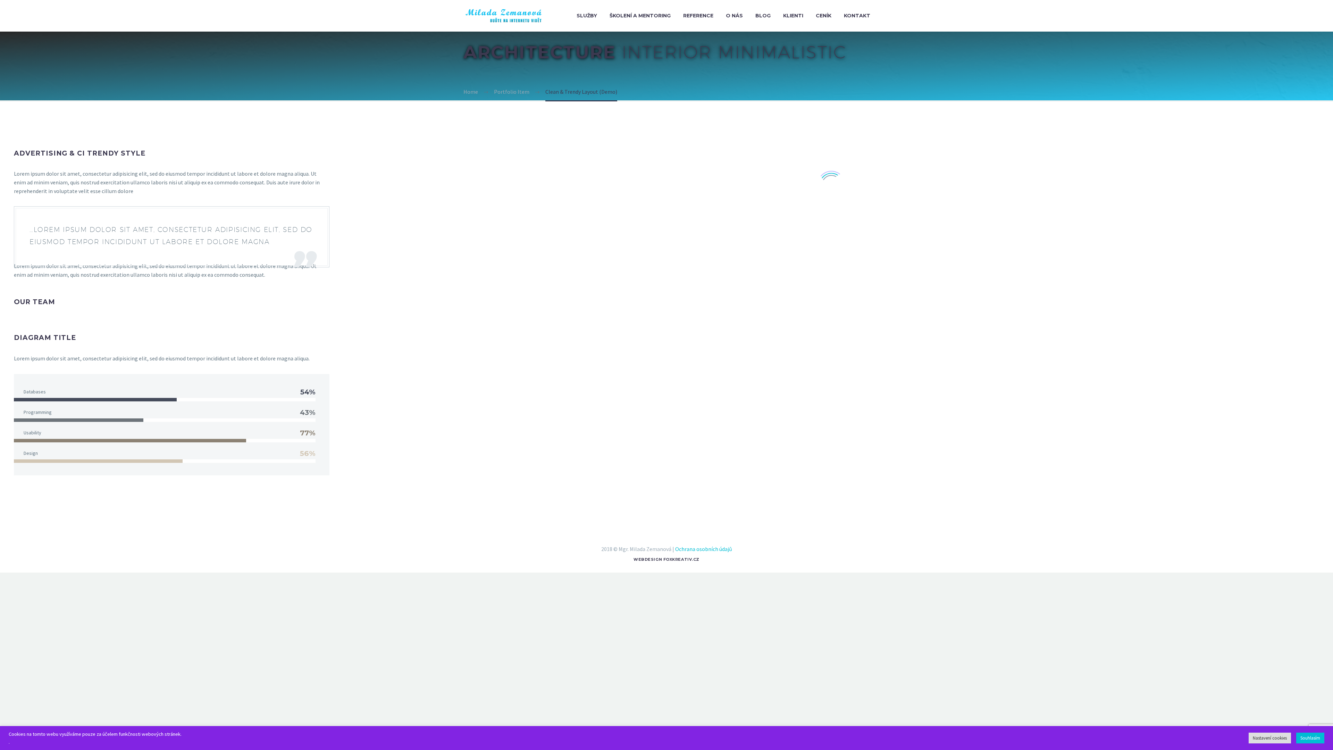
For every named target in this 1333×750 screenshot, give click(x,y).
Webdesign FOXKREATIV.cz (666, 559)
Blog (763, 15)
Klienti (793, 15)
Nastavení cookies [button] (1270, 738)
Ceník (823, 15)
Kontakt (857, 15)
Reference (698, 15)
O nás (734, 15)
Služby (587, 15)
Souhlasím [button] (1310, 738)
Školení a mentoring (640, 15)
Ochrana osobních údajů (703, 548)
